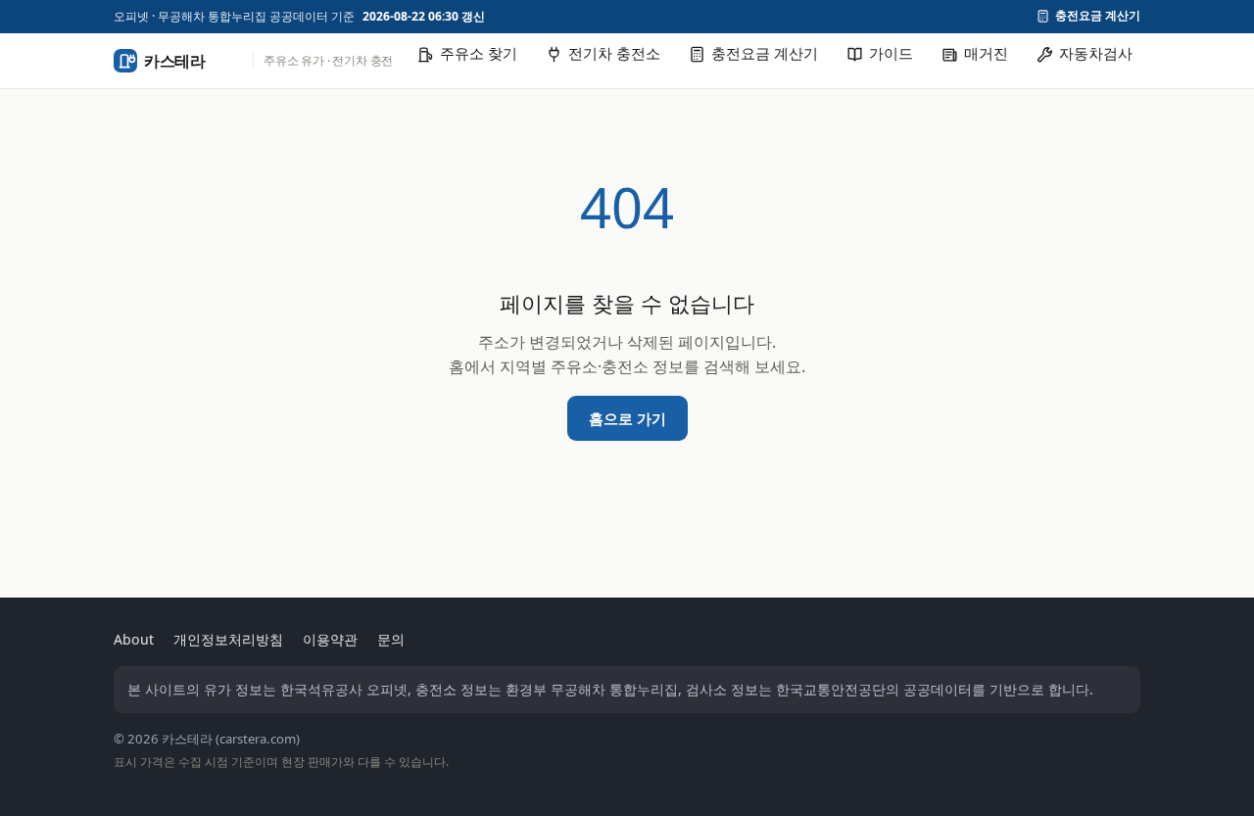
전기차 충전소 (614, 53)
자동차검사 (1096, 53)
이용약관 (330, 639)
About (134, 639)
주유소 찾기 (478, 53)
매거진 (986, 53)
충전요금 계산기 (1097, 16)
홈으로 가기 (627, 418)
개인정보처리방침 (228, 639)
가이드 (891, 53)
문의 (391, 639)
